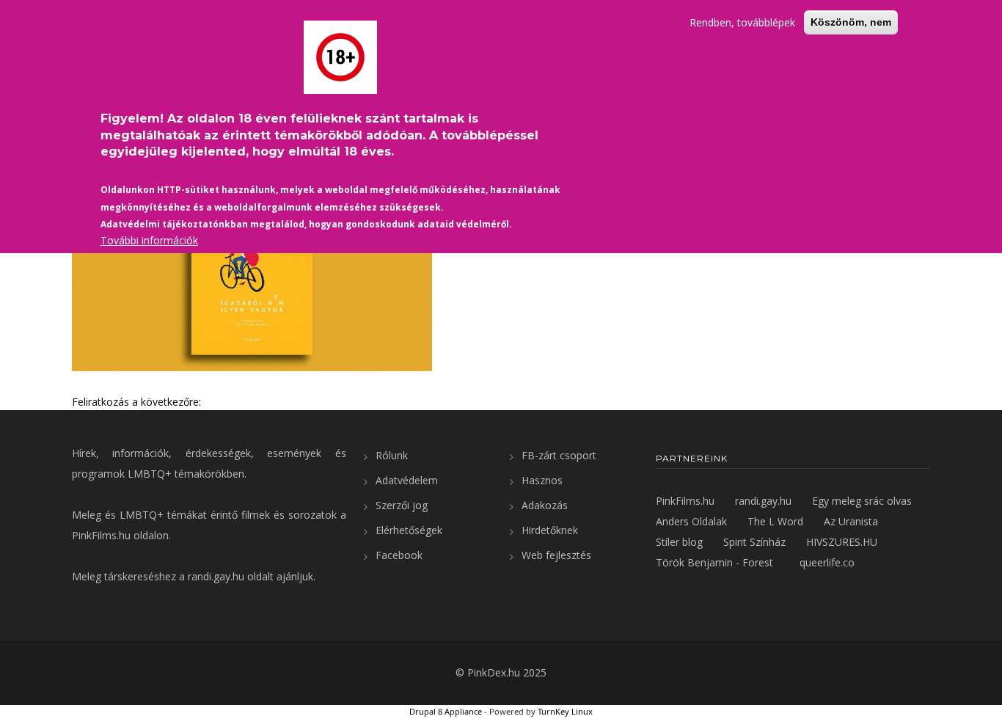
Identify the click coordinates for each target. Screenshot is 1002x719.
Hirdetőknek (550, 530)
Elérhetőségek (409, 530)
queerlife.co (827, 562)
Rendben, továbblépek (742, 22)
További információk (149, 240)
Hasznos (542, 480)
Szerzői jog (402, 505)
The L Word (775, 521)
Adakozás (545, 505)
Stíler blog (679, 542)
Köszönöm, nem (851, 22)
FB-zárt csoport (559, 455)
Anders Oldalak (691, 521)
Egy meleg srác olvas (862, 501)
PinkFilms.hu (101, 535)
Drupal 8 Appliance (445, 711)
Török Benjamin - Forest (714, 562)
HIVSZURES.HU (841, 542)
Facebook (399, 555)
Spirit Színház (754, 542)
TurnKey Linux (565, 711)
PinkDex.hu (493, 672)
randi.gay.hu (216, 576)
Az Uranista (851, 521)
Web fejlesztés (556, 555)
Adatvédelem (407, 480)
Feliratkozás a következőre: (136, 402)
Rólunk (392, 455)
